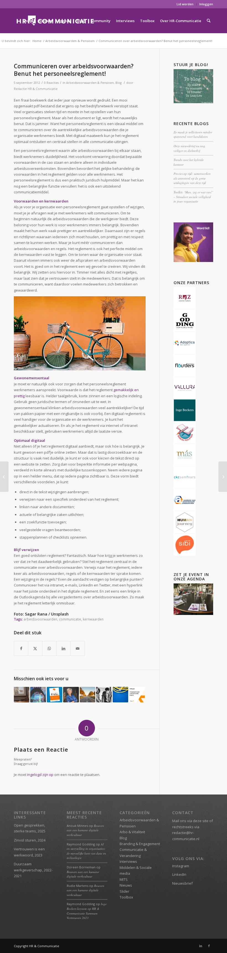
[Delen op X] (35, 648)
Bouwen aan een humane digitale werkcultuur (85, 830)
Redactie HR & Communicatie (36, 89)
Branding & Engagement (140, 843)
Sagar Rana (36, 614)
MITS (124, 879)
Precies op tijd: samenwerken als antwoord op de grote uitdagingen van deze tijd (192, 178)
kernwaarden (93, 619)
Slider (124, 891)
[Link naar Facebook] (209, 946)
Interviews (128, 861)
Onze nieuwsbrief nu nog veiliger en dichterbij (189, 148)
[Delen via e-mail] (77, 648)
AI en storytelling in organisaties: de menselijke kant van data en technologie (86, 851)
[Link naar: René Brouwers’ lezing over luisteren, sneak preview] (104, 694)
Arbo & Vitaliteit (132, 831)
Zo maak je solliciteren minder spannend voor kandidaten (193, 134)
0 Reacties (51, 83)
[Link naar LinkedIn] (201, 946)
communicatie (70, 619)
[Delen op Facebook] (21, 648)
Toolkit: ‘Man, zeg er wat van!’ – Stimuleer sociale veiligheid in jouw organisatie (193, 196)
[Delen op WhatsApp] (49, 648)
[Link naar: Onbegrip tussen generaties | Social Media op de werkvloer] (120, 694)
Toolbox (126, 897)
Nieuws (126, 885)
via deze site (197, 820)
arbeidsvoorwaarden (40, 619)
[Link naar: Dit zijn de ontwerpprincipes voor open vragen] (54, 694)
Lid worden (185, 4)
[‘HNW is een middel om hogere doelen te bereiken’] (4, 476)
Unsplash (60, 614)
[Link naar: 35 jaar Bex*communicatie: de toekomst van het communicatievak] (137, 694)
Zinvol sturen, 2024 (29, 840)
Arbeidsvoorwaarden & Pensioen (90, 83)
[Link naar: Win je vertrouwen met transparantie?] (38, 694)
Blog (118, 83)
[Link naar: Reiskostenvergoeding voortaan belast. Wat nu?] (87, 694)
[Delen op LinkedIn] (63, 648)
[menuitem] (185, 4)
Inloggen (206, 4)
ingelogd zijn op (40, 774)
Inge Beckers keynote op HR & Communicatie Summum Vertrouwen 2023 (87, 911)
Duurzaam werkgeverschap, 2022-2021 (33, 869)
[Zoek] (208, 21)
